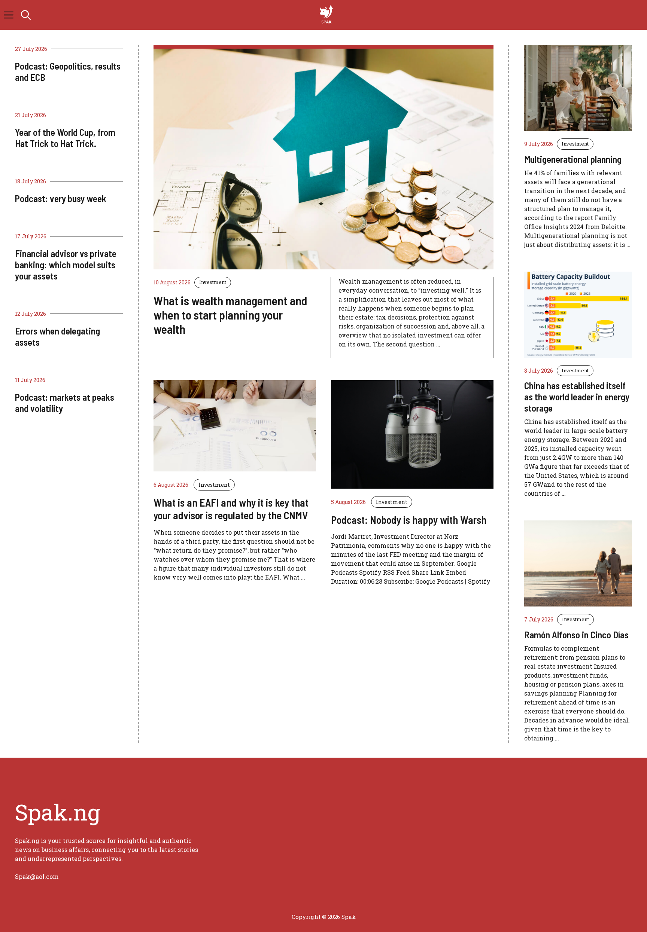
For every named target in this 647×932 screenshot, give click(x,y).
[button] (25, 15)
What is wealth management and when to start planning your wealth (230, 314)
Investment (212, 282)
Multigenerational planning (573, 159)
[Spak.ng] (327, 15)
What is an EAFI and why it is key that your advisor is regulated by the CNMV (231, 509)
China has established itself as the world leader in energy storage (576, 396)
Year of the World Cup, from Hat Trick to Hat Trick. (65, 137)
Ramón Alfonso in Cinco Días (576, 634)
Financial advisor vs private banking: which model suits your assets (65, 264)
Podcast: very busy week (60, 198)
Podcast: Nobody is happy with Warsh (408, 519)
